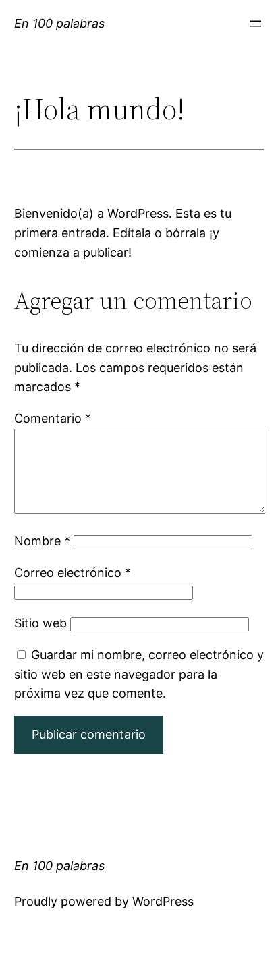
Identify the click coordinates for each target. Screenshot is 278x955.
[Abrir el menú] (256, 24)
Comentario (52, 418)
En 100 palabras (59, 23)
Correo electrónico (72, 572)
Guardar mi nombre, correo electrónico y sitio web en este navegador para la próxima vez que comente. (139, 674)
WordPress (163, 901)
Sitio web (40, 623)
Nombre (42, 541)
